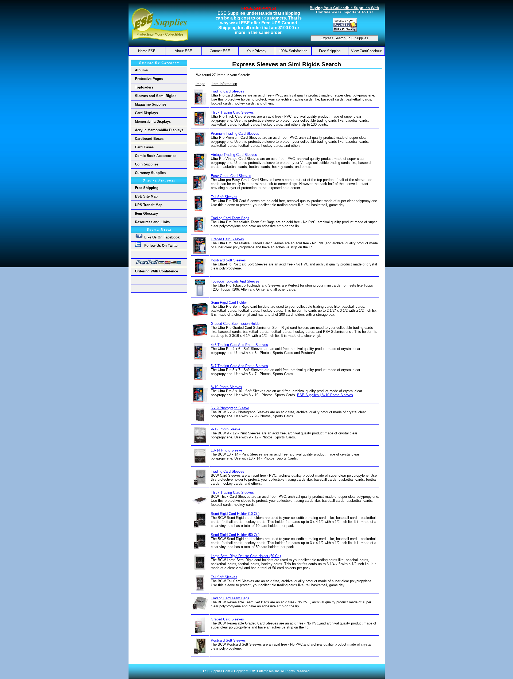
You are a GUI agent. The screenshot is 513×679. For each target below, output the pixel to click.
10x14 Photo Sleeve (226, 450)
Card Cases (144, 147)
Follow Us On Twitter (160, 246)
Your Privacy (256, 51)
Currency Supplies (150, 173)
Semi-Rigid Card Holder (229, 302)
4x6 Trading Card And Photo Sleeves (239, 345)
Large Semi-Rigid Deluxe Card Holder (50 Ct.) (246, 556)
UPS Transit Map (148, 205)
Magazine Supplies (150, 104)
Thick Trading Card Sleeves (232, 112)
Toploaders (144, 87)
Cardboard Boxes (149, 139)
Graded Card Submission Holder (236, 324)
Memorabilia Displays (153, 121)
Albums (141, 70)
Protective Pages (149, 79)
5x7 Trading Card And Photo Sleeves (239, 366)
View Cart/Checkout (366, 51)
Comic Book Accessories (155, 156)
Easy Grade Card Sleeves (231, 176)
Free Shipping (329, 51)
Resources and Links (152, 222)
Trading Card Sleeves (227, 91)
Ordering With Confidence (156, 271)
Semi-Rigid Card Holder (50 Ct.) (235, 535)
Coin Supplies (146, 164)
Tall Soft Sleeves (224, 197)
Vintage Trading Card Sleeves (234, 155)
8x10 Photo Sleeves (226, 387)
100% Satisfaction (293, 51)
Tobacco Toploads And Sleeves (235, 281)
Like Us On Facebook (161, 237)
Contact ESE (220, 51)
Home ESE (147, 51)
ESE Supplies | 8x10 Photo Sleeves (325, 395)
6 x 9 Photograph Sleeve (230, 408)
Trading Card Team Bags (230, 218)
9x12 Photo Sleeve (225, 429)
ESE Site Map (146, 196)
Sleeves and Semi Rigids (155, 96)
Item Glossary (146, 213)
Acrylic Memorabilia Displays (159, 130)
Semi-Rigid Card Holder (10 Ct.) (235, 514)
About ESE (183, 51)
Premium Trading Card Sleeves (235, 134)
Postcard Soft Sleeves (228, 260)
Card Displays (146, 113)
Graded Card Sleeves (227, 239)
